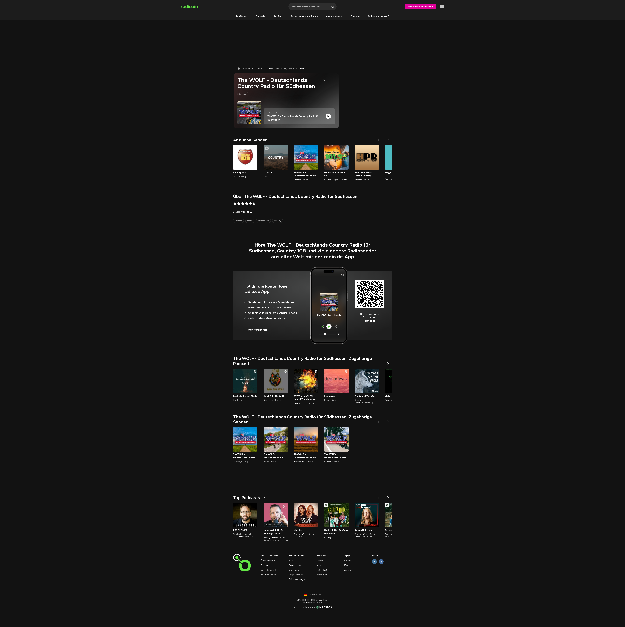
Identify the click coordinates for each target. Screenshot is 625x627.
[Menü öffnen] (442, 6)
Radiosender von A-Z (378, 16)
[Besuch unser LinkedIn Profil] (374, 561)
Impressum (294, 570)
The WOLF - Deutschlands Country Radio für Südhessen (293, 118)
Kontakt (320, 561)
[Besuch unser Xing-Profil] (381, 561)
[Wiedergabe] (328, 116)
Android (348, 570)
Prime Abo (321, 575)
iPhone (347, 561)
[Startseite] (238, 68)
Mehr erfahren (257, 329)
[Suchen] (333, 6)
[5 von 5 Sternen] (250, 204)
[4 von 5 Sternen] (247, 204)
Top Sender (242, 16)
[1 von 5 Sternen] (235, 204)
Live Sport (278, 16)
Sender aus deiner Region (304, 16)
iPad (346, 565)
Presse (264, 565)
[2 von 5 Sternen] (239, 204)
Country (242, 94)
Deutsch (238, 221)
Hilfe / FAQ (321, 570)
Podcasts (260, 16)
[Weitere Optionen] (333, 79)
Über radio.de (268, 561)
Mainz (249, 221)
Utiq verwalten (296, 575)
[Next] (388, 139)
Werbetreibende (269, 570)
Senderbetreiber (269, 575)
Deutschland (263, 221)
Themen (355, 16)
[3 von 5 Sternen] (243, 204)
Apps (318, 565)
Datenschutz (295, 565)
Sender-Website (241, 212)
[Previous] (378, 139)
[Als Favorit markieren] (324, 79)
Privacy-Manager (297, 579)
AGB (291, 561)
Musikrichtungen (334, 16)
